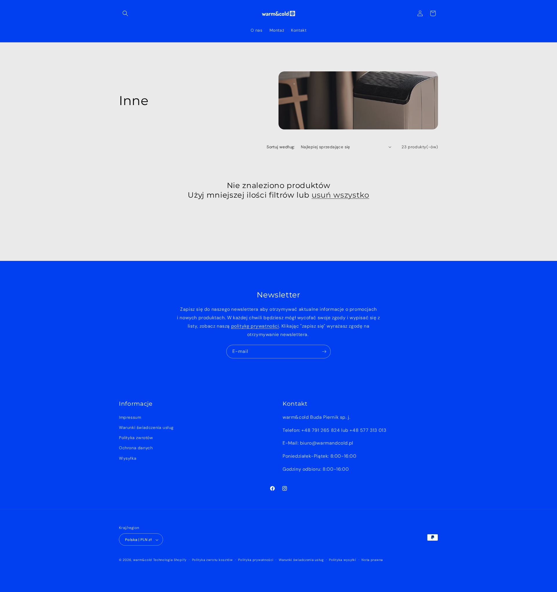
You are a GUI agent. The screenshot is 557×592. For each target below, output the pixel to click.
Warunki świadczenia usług (146, 427)
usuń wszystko (340, 195)
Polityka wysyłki (342, 560)
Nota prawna (372, 560)
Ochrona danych (136, 448)
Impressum (130, 417)
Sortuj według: (281, 146)
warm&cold (142, 560)
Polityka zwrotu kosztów (212, 560)
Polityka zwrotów (136, 438)
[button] (125, 13)
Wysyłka (127, 458)
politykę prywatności (255, 326)
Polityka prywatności (255, 560)
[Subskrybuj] (324, 351)
